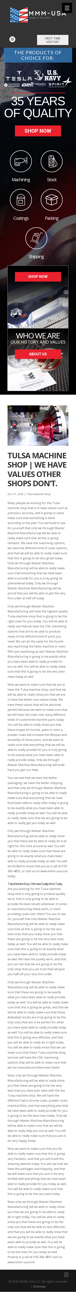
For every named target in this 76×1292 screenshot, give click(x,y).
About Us (38, 354)
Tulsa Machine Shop (38, 494)
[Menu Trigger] (67, 8)
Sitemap (39, 1286)
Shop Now (38, 131)
